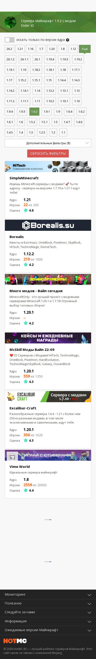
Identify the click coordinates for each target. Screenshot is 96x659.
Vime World (20, 466)
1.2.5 (42, 132)
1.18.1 (50, 70)
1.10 (77, 101)
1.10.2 (50, 101)
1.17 (9, 80)
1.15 (49, 80)
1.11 (37, 101)
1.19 (23, 70)
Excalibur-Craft (23, 408)
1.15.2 (22, 80)
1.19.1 (10, 70)
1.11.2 (10, 101)
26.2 (9, 49)
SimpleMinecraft (24, 178)
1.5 (56, 122)
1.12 (73, 49)
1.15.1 (36, 80)
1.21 (20, 49)
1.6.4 (69, 111)
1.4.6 (79, 122)
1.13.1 (64, 90)
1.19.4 (50, 59)
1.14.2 (10, 90)
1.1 (63, 132)
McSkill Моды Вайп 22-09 (32, 349)
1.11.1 (24, 101)
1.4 (21, 132)
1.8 (63, 49)
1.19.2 (78, 59)
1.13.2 (50, 90)
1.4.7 (67, 122)
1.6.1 (10, 122)
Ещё (85, 49)
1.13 (77, 90)
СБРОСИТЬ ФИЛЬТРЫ (48, 153)
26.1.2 (10, 59)
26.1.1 (24, 59)
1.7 (41, 49)
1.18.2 (36, 70)
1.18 (63, 70)
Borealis (17, 236)
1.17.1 (76, 70)
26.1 (37, 59)
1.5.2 (32, 122)
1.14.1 (24, 90)
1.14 (37, 90)
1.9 (58, 111)
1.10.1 (64, 101)
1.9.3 (22, 111)
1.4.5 (10, 132)
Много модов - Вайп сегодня (36, 290)
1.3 (31, 132)
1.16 (30, 49)
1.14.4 (62, 80)
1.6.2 (81, 111)
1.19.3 (64, 59)
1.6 (21, 122)
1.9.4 (10, 111)
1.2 (53, 132)
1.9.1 (47, 111)
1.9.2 (34, 111)
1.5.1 (44, 122)
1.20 (52, 49)
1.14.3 (76, 80)
